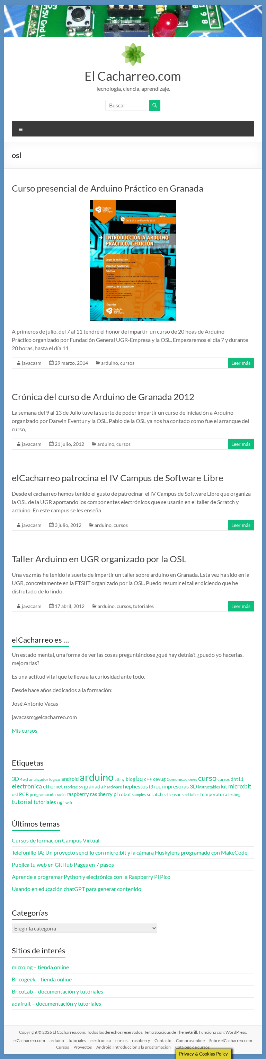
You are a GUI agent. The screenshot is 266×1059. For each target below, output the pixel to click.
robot (125, 794)
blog (130, 779)
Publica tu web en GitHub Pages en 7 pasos (63, 864)
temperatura (213, 794)
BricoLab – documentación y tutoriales (57, 991)
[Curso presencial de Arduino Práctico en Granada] (133, 203)
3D (15, 779)
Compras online (190, 1040)
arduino (109, 363)
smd (185, 794)
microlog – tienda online (40, 967)
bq (139, 778)
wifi (68, 802)
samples (139, 794)
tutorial (22, 801)
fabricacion (73, 787)
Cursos (62, 1047)
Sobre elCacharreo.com (230, 1040)
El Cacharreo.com (133, 75)
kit (224, 786)
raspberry (77, 794)
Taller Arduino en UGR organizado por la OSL (99, 558)
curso (207, 778)
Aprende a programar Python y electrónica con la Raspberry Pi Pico (91, 876)
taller (194, 794)
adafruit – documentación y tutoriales (56, 1003)
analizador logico (44, 779)
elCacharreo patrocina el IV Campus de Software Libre (117, 477)
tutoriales (143, 606)
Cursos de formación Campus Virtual (55, 840)
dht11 (237, 779)
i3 (151, 786)
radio (61, 794)
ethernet (53, 786)
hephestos (135, 786)
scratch (155, 794)
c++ (148, 779)
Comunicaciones (182, 779)
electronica (27, 786)
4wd (24, 779)
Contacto (162, 1040)
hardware (113, 786)
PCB (24, 794)
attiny (120, 779)
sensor (175, 794)
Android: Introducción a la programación (133, 1047)
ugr (60, 802)
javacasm (32, 363)
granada (93, 786)
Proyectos (82, 1047)
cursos (127, 363)
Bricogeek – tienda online (42, 979)
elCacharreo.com (29, 1040)
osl (15, 794)
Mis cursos (24, 730)
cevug (159, 779)
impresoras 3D (179, 786)
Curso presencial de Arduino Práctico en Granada (107, 188)
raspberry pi (104, 794)
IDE (157, 786)
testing (234, 794)
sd (166, 794)
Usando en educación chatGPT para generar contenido (76, 888)
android (70, 779)
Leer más (240, 363)
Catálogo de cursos (192, 1047)
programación (43, 794)
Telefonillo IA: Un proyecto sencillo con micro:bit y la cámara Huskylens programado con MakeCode (129, 852)
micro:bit (239, 786)
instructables (209, 787)
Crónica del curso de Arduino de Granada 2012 (103, 396)
